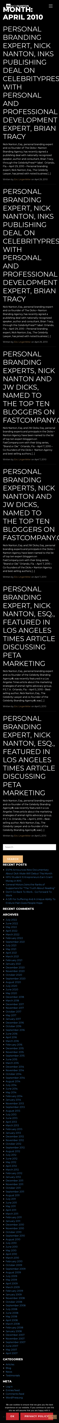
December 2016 (15, 1022)
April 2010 (11, 1254)
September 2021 (15, 942)
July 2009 (11, 1276)
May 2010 (11, 1250)
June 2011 (11, 1202)
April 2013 (11, 1122)
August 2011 (13, 1195)
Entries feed (13, 1390)
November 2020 (15, 971)
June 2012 (11, 1158)
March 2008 (13, 1324)
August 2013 (13, 1110)
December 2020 (15, 967)
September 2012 (15, 1147)
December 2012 (15, 1136)
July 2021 (11, 945)
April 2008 (12, 1320)
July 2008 (11, 1309)
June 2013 (11, 1118)
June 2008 (12, 1313)
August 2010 (13, 1239)
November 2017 (15, 1008)
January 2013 (13, 1133)
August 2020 (13, 982)
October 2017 (13, 1011)
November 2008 (15, 1298)
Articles (10, 1364)
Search (7, 842)
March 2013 (12, 1125)
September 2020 (15, 978)
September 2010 (15, 1235)
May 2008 (11, 1316)
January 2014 (13, 1099)
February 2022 (14, 938)
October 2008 (14, 1302)
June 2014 (11, 1088)
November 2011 (14, 1184)
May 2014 (11, 1092)
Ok (12, 1416)
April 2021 (11, 952)
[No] (52, 1417)
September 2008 (16, 1305)
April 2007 (12, 1353)
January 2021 (13, 963)
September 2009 (15, 1269)
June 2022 (12, 923)
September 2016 (15, 1030)
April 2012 (11, 1166)
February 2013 (14, 1129)
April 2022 (11, 930)
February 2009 (14, 1290)
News (9, 1371)
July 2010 (11, 1243)
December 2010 (15, 1224)
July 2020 (11, 986)
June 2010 (12, 1246)
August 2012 (13, 1151)
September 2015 (15, 1055)
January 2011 (13, 1221)
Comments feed (15, 1394)
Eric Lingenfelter (22, 179)
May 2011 (11, 1206)
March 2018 (12, 1000)
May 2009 (11, 1279)
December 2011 (14, 1180)
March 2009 (13, 1287)
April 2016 (11, 1037)
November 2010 (15, 1228)
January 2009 (14, 1294)
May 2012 (11, 1162)
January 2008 (14, 1331)
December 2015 (15, 1048)
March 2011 (12, 1213)
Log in (9, 1386)
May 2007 (11, 1349)
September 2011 (15, 1191)
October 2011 (13, 1188)
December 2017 (15, 1004)
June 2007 (12, 1346)
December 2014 (15, 1066)
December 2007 (15, 1335)
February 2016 (14, 1044)
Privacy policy (37, 1416)
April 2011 (11, 1210)
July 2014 (11, 1085)
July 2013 (11, 1114)
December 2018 (15, 997)
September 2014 (15, 1077)
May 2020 (11, 993)
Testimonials (13, 1375)
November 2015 (15, 1052)
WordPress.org (14, 1397)
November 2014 (15, 1070)
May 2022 (11, 927)
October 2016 (13, 1026)
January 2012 (13, 1177)
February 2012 (14, 1173)
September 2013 (15, 1107)
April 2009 (12, 1283)
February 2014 (14, 1096)
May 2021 (11, 949)
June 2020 (12, 989)
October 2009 (14, 1265)
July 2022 (11, 919)
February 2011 (14, 1217)
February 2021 (14, 960)
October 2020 (14, 975)
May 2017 (11, 1015)
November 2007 (15, 1338)
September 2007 (15, 1342)
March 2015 (12, 1063)
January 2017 (13, 1019)
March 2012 (12, 1169)
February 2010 (14, 1261)
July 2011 (11, 1199)
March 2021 (12, 956)
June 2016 (11, 1033)
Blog (8, 1368)
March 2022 (12, 934)
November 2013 (15, 1103)
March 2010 (12, 1257)
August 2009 (13, 1272)
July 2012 (11, 1155)
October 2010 (13, 1232)
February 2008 (14, 1327)
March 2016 (12, 1041)
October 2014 (13, 1074)
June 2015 (11, 1059)
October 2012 (13, 1144)
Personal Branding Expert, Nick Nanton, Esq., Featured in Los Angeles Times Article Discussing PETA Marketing (29, 626)
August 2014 (13, 1081)
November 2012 (15, 1140)
